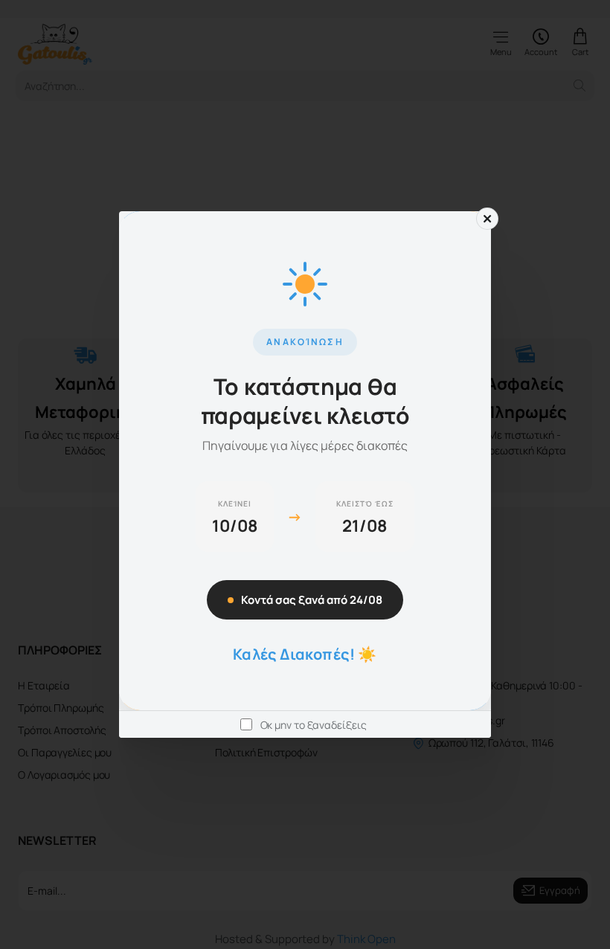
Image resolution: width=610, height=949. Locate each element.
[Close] (487, 219)
